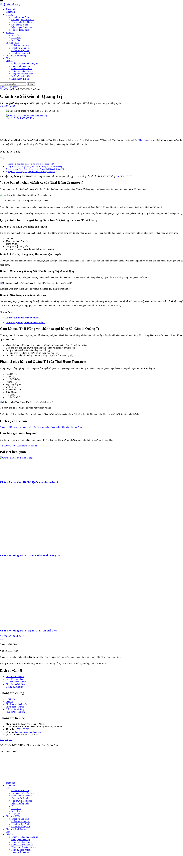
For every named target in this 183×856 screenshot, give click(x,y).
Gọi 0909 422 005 (8, 106)
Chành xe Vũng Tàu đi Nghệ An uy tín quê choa (28, 630)
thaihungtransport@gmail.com (28, 732)
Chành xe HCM (13, 43)
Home (3, 86)
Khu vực (10, 32)
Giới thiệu (10, 12)
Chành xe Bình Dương (16, 55)
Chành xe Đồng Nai (20, 53)
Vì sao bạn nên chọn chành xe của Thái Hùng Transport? (31, 164)
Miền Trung (16, 37)
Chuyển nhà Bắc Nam (21, 22)
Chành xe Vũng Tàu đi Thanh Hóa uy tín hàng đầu (30, 555)
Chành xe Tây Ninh (20, 50)
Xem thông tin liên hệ (27, 445)
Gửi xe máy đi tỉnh (19, 24)
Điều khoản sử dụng (15, 709)
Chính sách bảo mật (15, 707)
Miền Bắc (15, 40)
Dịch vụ (9, 14)
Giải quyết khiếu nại (20, 66)
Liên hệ (9, 61)
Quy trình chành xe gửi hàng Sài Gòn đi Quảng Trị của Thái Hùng (35, 166)
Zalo (2, 739)
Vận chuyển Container (21, 27)
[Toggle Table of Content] (2, 159)
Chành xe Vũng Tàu (20, 48)
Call (6, 739)
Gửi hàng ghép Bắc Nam (22, 19)
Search (31, 84)
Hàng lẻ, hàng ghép (14, 679)
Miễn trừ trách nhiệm (20, 76)
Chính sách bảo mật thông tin (24, 63)
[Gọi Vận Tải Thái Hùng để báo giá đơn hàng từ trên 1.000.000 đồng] (27, 118)
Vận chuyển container (52, 427)
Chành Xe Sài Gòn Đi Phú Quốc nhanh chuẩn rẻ (29, 482)
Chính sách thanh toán (21, 68)
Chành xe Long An (20, 45)
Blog (8, 58)
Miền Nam (16, 35)
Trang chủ (10, 9)
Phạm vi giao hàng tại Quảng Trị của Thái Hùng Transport (31, 171)
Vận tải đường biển (20, 30)
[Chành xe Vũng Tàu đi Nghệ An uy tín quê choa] (50, 625)
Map (11, 739)
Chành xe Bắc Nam (20, 17)
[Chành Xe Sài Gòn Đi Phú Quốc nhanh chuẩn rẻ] (21, 457)
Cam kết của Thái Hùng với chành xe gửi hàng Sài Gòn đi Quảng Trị (36, 169)
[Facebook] (1, 778)
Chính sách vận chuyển (22, 71)
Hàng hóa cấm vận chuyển (23, 73)
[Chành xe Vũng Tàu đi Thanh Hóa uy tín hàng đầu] (50, 550)
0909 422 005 (23, 729)
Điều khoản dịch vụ (20, 79)
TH (1, 638)
